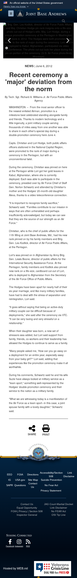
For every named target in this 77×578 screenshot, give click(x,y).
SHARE (32, 434)
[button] (16, 6)
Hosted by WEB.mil (15, 568)
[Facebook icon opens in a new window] (10, 542)
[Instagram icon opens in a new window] (19, 542)
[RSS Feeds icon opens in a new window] (27, 542)
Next (67, 40)
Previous (9, 40)
